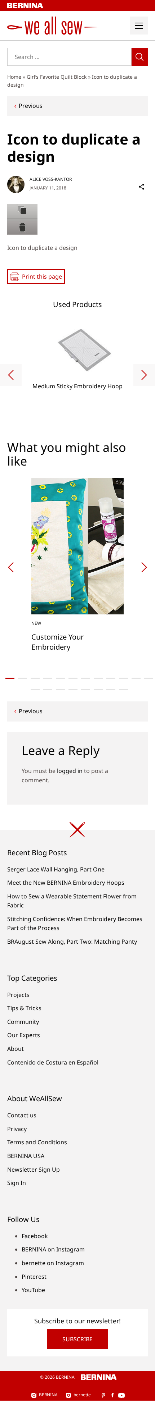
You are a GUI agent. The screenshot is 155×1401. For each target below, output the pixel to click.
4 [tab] (47, 678)
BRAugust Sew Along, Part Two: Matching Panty (72, 942)
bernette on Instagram (53, 1263)
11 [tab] (136, 678)
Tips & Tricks (24, 1008)
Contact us (21, 1115)
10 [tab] (123, 678)
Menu (139, 26)
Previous (31, 106)
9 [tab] (110, 678)
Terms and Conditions (37, 1142)
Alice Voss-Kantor (51, 179)
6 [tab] (73, 678)
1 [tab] (9, 678)
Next (144, 375)
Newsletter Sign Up (33, 1169)
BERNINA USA (25, 1156)
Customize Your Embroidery (57, 642)
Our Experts (23, 1035)
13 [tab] (35, 689)
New (36, 623)
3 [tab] (35, 678)
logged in (70, 771)
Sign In (16, 1183)
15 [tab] (60, 689)
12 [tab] (148, 678)
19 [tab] (110, 689)
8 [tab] (98, 678)
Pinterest (34, 1277)
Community (23, 1022)
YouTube (33, 1290)
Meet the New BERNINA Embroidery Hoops (65, 883)
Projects (18, 995)
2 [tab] (22, 678)
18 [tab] (98, 689)
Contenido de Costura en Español (52, 1062)
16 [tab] (73, 689)
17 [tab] (85, 689)
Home (14, 76)
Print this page (42, 276)
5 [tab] (60, 678)
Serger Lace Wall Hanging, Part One (56, 869)
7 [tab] (85, 678)
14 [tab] (47, 689)
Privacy (17, 1129)
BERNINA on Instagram (53, 1249)
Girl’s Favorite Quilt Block (57, 76)
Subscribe (77, 1339)
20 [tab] (123, 689)
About (15, 1049)
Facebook (35, 1236)
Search (140, 57)
